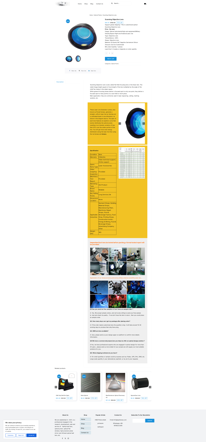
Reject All (21, 435)
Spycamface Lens (136, 383)
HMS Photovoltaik (100, 407)
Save (114, 314)
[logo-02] (62, 2)
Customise (10, 435)
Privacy (104, 436)
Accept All (31, 435)
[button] (120, 117)
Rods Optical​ (84, 383)
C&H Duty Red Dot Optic (62, 383)
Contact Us (111, 436)
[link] (100, 411)
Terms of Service (95, 436)
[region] (21, 429)
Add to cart (110, 58)
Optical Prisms (115, 63)
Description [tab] (60, 82)
